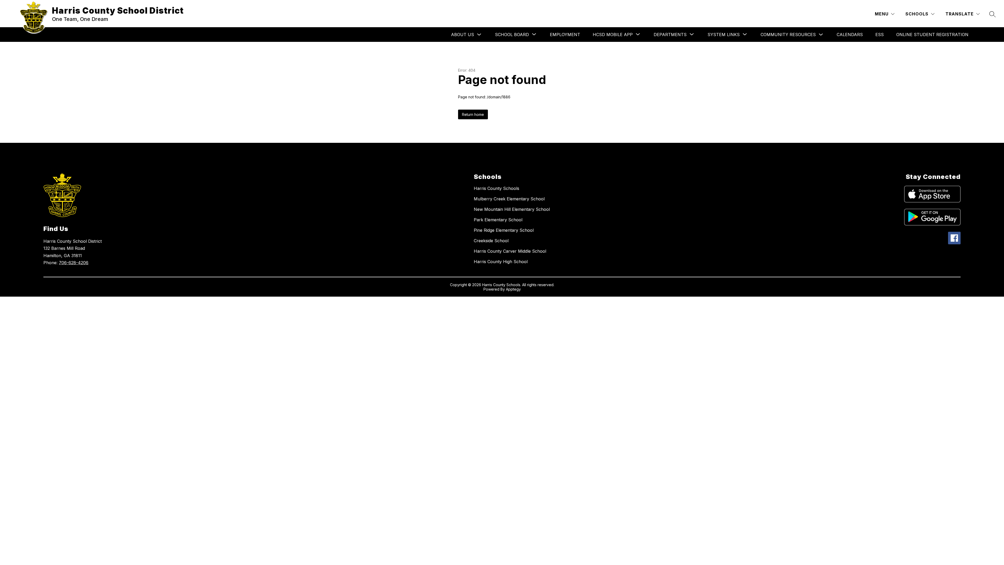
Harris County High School (501, 261)
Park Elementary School (498, 219)
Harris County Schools (496, 188)
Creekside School (491, 240)
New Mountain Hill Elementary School (512, 209)
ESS (879, 34)
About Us (462, 34)
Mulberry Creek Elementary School (509, 198)
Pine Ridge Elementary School (504, 230)
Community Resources (788, 34)
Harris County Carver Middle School (510, 251)
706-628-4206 (73, 262)
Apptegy (513, 289)
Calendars (850, 34)
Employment (565, 34)
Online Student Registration (932, 34)
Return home (473, 114)
